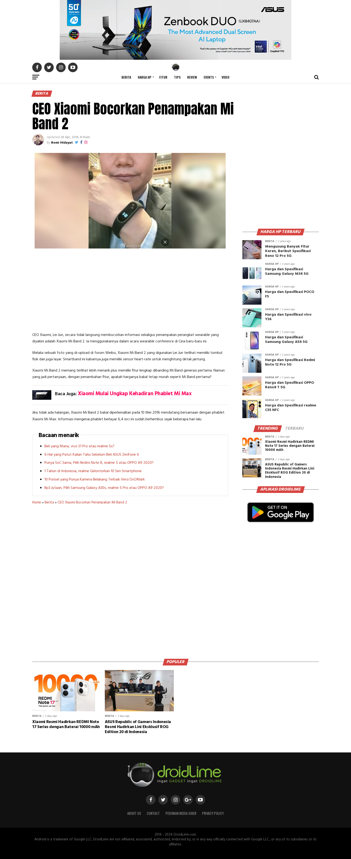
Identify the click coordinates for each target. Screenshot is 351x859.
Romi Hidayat (62, 143)
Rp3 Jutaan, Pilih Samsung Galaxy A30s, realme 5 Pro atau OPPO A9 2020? (104, 488)
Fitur (163, 77)
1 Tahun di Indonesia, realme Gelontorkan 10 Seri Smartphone (93, 471)
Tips (177, 77)
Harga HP (144, 77)
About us (134, 813)
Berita (126, 77)
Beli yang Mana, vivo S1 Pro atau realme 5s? (79, 446)
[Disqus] (130, 580)
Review (192, 77)
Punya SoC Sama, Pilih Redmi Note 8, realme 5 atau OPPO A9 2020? (99, 463)
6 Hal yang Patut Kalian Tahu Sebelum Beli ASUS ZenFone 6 (91, 455)
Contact (153, 813)
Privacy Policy (213, 813)
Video (225, 77)
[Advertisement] (130, 291)
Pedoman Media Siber (180, 813)
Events (209, 77)
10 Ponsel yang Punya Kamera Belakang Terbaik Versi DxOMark (94, 479)
